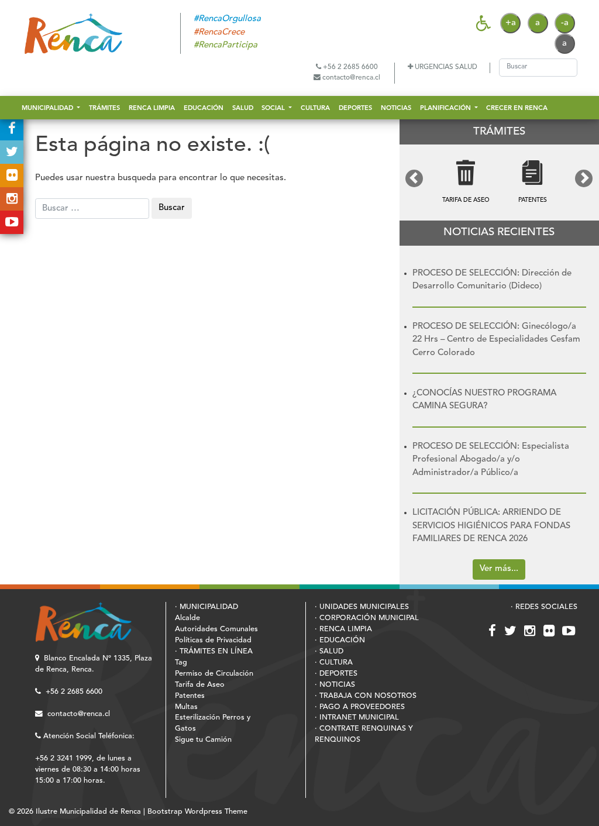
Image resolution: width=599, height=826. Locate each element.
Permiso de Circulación (214, 673)
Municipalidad (48, 108)
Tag (181, 662)
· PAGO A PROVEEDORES (360, 707)
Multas (186, 707)
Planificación (446, 108)
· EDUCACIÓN (340, 640)
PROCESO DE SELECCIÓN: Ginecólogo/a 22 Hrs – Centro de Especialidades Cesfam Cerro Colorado (496, 339)
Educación (203, 108)
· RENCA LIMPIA (343, 629)
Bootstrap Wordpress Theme (197, 811)
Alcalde (187, 618)
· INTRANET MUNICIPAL (357, 717)
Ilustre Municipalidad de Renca (88, 811)
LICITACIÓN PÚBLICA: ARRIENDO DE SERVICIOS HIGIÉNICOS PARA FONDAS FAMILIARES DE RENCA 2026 (491, 525)
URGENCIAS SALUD (445, 67)
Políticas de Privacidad (213, 640)
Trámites (104, 108)
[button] (414, 178)
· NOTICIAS (335, 685)
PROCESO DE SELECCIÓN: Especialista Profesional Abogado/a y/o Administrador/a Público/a (490, 459)
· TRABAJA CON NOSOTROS (365, 696)
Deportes (355, 108)
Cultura (315, 108)
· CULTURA (334, 662)
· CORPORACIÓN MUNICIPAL (367, 618)
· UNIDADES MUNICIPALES (362, 607)
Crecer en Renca (517, 108)
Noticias (396, 108)
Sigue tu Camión (203, 740)
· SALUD (329, 651)
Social (274, 108)
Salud (242, 108)
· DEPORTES (336, 673)
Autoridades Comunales (216, 629)
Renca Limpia (152, 108)
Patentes (190, 696)
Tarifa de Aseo (200, 685)
